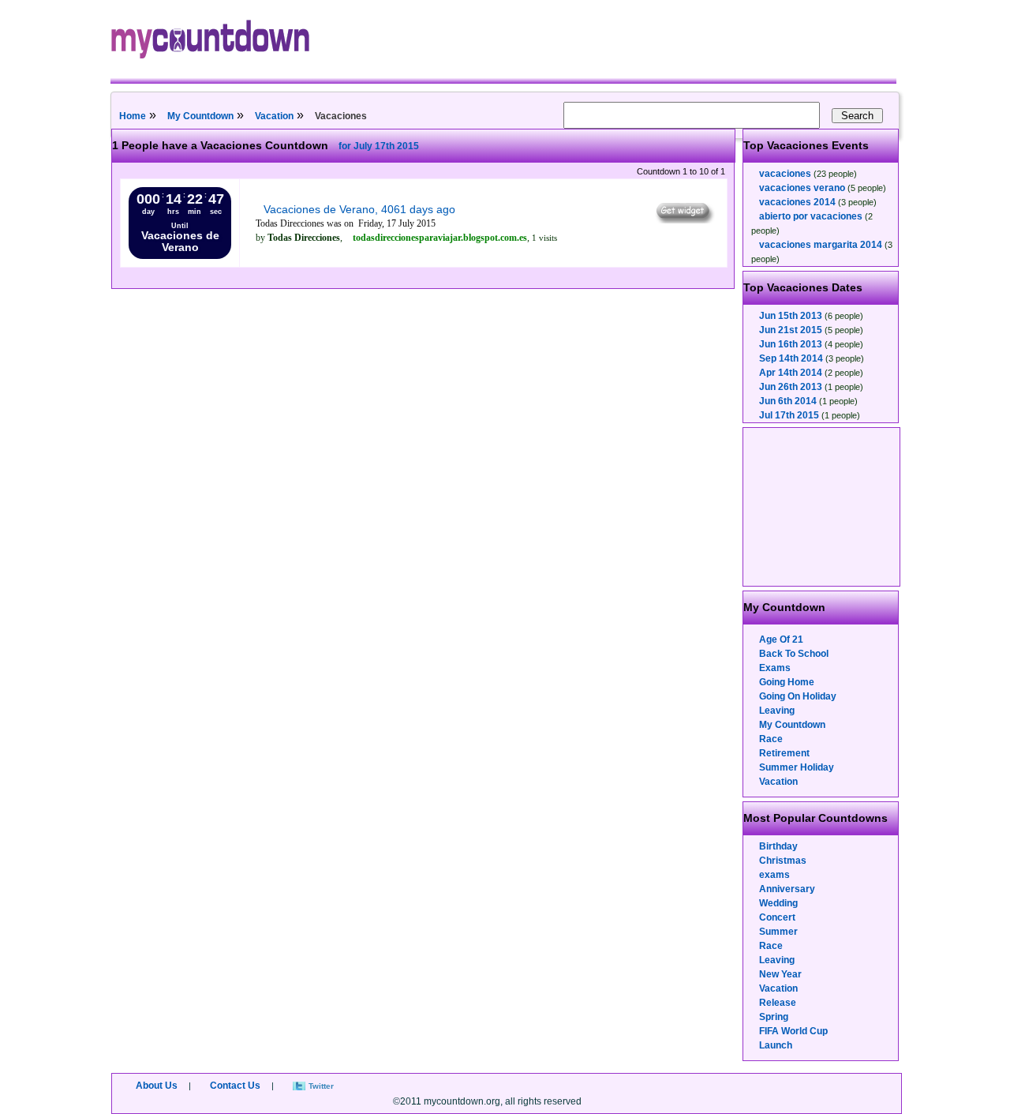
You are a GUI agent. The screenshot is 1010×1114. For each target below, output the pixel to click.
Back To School (794, 653)
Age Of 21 (781, 639)
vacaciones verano (802, 187)
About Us (157, 1085)
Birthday (778, 846)
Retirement (784, 753)
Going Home (786, 682)
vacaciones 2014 (797, 202)
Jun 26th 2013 (790, 386)
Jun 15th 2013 (790, 315)
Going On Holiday (797, 696)
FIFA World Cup (793, 1031)
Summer (778, 931)
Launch (775, 1045)
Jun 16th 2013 (790, 344)
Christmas (782, 860)
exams (774, 874)
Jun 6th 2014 (788, 401)
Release (777, 1002)
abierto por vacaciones (810, 216)
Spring (773, 1016)
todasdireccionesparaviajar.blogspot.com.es (440, 237)
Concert (777, 917)
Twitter (321, 1086)
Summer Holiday (796, 767)
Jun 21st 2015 (790, 330)
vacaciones (785, 173)
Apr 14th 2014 (790, 372)
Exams (775, 667)
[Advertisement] (822, 507)
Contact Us (235, 1085)
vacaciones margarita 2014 (820, 244)
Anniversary (787, 889)
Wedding (778, 903)
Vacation (274, 116)
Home (132, 116)
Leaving (777, 710)
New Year (780, 974)
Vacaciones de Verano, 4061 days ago (359, 209)
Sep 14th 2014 (791, 358)
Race (771, 739)
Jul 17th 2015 (789, 415)
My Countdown (200, 116)
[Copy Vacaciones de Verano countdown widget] (684, 219)
